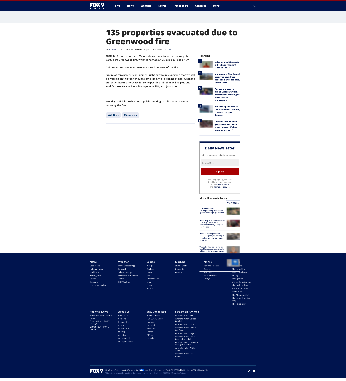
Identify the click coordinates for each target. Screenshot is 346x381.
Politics (93, 278)
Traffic (121, 278)
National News (96, 269)
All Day (235, 275)
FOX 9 (121, 49)
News (93, 261)
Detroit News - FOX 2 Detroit (99, 328)
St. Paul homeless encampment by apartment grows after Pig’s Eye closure (211, 210)
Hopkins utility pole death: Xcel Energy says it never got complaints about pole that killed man (211, 236)
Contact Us (123, 315)
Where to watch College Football (185, 319)
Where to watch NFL (184, 315)
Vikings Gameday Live (241, 282)
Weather (123, 261)
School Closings (125, 272)
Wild (148, 275)
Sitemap (121, 331)
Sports (151, 261)
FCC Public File (124, 338)
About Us (123, 311)
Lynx (149, 282)
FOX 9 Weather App (126, 265)
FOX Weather (124, 282)
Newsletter (151, 322)
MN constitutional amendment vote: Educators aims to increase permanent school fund (211, 263)
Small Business (210, 275)
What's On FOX (125, 328)
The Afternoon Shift (240, 295)
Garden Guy (180, 269)
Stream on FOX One (187, 311)
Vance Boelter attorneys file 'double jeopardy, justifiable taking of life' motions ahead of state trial (211, 250)
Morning (180, 261)
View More (233, 202)
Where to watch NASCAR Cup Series (186, 328)
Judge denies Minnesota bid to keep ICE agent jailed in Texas (227, 65)
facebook (243, 371)
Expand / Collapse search (254, 6)
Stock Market (209, 272)
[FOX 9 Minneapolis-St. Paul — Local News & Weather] (99, 6)
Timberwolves (153, 278)
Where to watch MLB (184, 324)
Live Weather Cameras (128, 275)
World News (95, 272)
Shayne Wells (181, 265)
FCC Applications (125, 341)
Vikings (150, 265)
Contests (122, 318)
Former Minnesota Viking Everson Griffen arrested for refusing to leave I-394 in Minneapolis (227, 95)
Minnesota (130, 115)
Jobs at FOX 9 (124, 325)
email (254, 371)
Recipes (178, 272)
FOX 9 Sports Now (240, 288)
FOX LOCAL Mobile (155, 318)
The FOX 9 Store (239, 304)
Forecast (122, 269)
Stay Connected (156, 311)
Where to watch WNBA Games (185, 349)
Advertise (122, 335)
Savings (207, 278)
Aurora (150, 288)
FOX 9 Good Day (239, 272)
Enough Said (237, 278)
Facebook (151, 325)
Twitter (150, 331)
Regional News (99, 311)
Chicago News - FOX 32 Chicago (100, 322)
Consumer (94, 282)
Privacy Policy (222, 184)
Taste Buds (237, 291)
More (216, 5)
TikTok (150, 335)
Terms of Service (221, 187)
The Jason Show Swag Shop (242, 299)
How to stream (153, 315)
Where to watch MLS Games (184, 354)
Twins (149, 272)
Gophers (150, 269)
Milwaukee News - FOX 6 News (101, 316)
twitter (249, 371)
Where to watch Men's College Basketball (185, 337)
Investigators (95, 275)
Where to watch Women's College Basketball (186, 343)
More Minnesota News (213, 198)
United (149, 285)
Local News (95, 265)
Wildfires (129, 49)
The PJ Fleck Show (240, 285)
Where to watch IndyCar (185, 333)
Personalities (123, 322)
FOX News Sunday (98, 285)
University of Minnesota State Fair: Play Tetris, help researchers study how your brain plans (212, 223)
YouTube (150, 338)
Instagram (151, 328)
